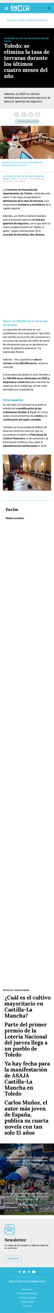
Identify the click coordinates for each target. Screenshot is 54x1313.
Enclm (13, 178)
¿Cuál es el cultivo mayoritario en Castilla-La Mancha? (27, 1006)
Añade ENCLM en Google (28, 121)
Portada (11, 20)
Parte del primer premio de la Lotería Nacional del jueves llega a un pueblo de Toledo (26, 1039)
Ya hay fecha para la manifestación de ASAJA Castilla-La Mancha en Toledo (27, 1078)
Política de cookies (27, 1298)
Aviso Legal (27, 1289)
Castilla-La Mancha (26, 20)
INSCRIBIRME (13, 1259)
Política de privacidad (27, 1294)
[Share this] (24, 114)
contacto (27, 1306)
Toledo (42, 20)
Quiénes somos (27, 1302)
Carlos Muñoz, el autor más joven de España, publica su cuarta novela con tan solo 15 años (26, 1117)
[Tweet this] (31, 114)
